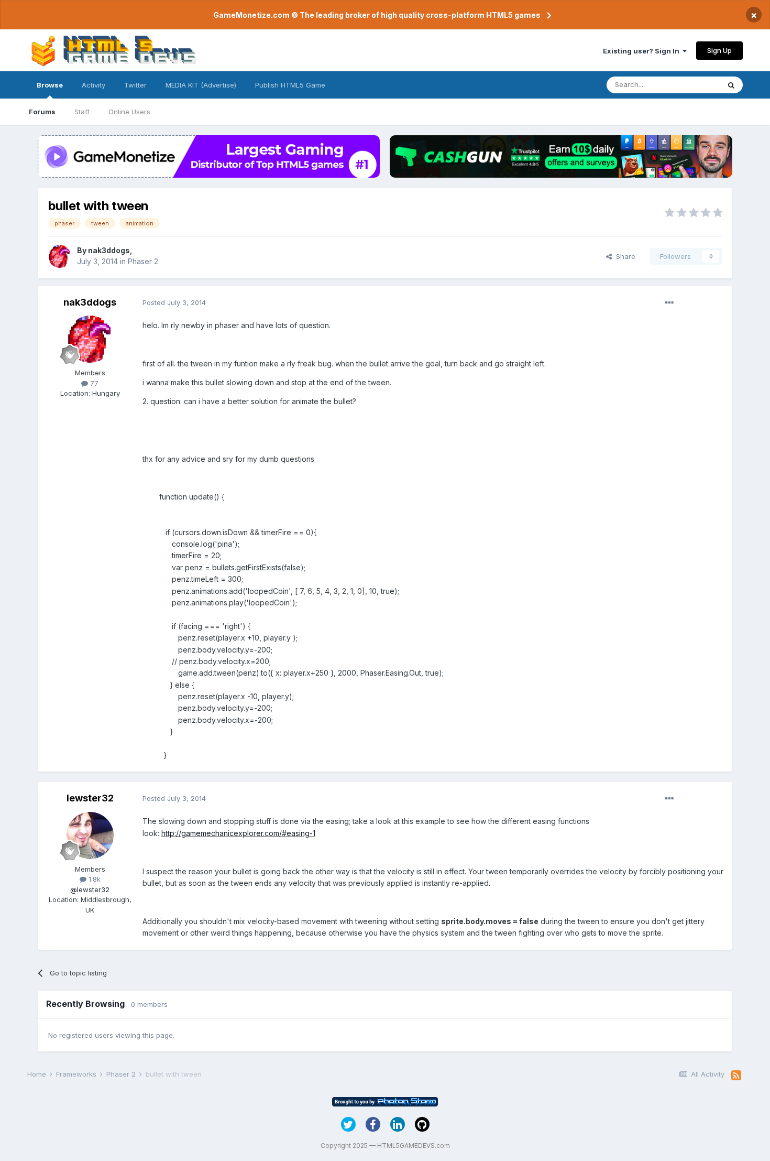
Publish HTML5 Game (290, 85)
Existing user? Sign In (643, 51)
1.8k (93, 879)
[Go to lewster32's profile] (90, 835)
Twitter (135, 85)
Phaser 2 (143, 261)
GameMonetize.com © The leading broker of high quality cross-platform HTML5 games (377, 14)
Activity (93, 85)
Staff (82, 111)
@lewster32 (89, 889)
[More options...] (669, 303)
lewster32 (90, 798)
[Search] (731, 85)
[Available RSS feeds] (736, 1075)
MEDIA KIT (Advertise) (201, 85)
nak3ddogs (109, 250)
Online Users (129, 111)
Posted (174, 302)
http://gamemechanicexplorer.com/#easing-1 (238, 833)
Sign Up (719, 50)
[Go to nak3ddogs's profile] (59, 256)
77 (93, 383)
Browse (50, 85)
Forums (42, 111)
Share (623, 256)
